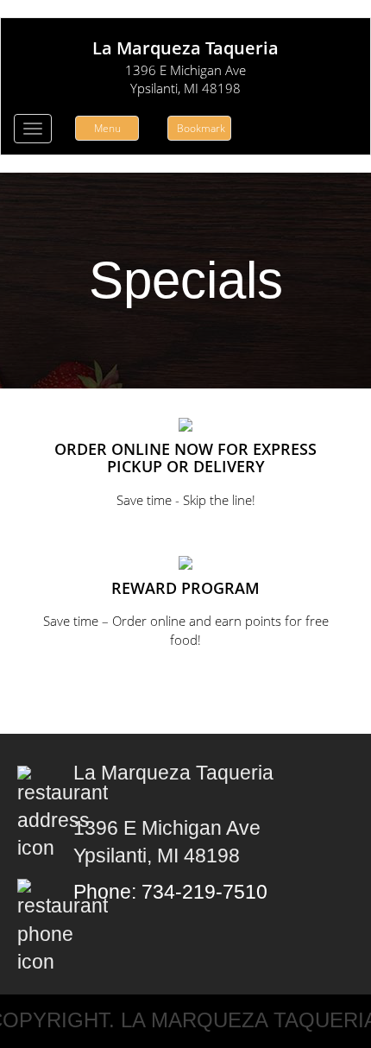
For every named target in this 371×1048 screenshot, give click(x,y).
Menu (107, 128)
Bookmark (201, 128)
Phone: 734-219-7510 (170, 892)
